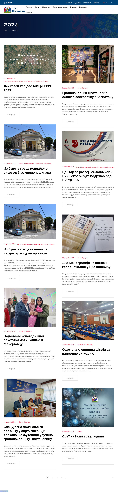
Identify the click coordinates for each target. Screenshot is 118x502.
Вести (6, 81)
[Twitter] (11, 2)
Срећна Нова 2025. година (83, 436)
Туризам (45, 81)
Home (5, 31)
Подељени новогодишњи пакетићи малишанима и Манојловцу (24, 340)
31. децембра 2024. (9, 78)
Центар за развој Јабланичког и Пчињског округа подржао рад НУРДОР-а (87, 176)
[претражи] (113, 10)
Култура (43, 244)
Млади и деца (28, 331)
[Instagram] (4, 2)
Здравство (25, 244)
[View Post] (30, 59)
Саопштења (23, 81)
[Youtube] (9, 2)
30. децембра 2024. (9, 244)
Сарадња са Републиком (35, 81)
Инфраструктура (13, 81)
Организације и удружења (98, 167)
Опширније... (11, 115)
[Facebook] (6, 2)
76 (65, 478)
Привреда (27, 422)
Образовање (39, 163)
